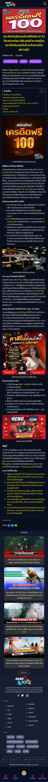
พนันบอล (31, 708)
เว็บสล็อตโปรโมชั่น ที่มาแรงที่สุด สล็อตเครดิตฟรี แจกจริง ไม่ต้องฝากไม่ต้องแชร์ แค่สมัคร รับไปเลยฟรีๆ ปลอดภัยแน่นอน (25, 493)
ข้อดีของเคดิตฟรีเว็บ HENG (14, 97)
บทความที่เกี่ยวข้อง (12, 111)
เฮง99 (18, 751)
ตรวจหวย (20, 746)
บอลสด (30, 712)
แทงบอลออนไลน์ (31, 742)
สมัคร (4, 197)
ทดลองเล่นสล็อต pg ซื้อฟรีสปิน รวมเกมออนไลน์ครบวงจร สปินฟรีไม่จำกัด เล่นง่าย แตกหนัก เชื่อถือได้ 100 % (26, 502)
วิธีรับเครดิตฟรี (35, 61)
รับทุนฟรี (25, 312)
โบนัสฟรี (37, 290)
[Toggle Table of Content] (40, 91)
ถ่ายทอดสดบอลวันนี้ (27, 466)
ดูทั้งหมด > (24, 672)
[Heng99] (18, 4)
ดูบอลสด (23, 61)
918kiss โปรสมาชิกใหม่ (13, 94)
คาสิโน (10, 714)
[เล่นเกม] (24, 773)
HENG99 (11, 706)
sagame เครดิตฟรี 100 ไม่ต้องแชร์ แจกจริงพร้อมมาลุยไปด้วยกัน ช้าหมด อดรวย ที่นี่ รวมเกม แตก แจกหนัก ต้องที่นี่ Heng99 (26, 477)
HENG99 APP (7, 55)
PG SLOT (25, 189)
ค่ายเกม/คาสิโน (33, 721)
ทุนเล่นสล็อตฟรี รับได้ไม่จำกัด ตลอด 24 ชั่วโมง (21, 103)
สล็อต (33, 210)
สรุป (6, 109)
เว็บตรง (21, 279)
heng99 (27, 384)
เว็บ (24, 75)
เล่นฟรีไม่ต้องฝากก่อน (13, 72)
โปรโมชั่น (18, 55)
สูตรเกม (31, 725)
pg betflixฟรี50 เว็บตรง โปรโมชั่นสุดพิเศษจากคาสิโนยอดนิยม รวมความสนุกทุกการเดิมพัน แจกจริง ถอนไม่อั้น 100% (26, 485)
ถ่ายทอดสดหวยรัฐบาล (15, 742)
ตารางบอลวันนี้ (33, 746)
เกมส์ (9, 727)
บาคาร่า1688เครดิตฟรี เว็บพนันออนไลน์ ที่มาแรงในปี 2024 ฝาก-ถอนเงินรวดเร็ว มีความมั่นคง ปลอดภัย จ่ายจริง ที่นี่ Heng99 (26, 510)
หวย (9, 710)
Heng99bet (16, 387)
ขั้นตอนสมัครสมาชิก (12, 106)
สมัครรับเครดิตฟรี (10, 61)
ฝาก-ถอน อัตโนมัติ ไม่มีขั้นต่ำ (15, 100)
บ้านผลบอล (32, 717)
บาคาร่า (10, 723)
